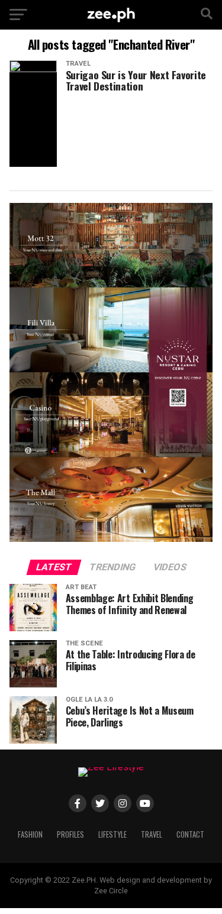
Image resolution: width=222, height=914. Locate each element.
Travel (151, 834)
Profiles (70, 834)
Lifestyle (112, 834)
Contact (190, 834)
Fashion (30, 834)
